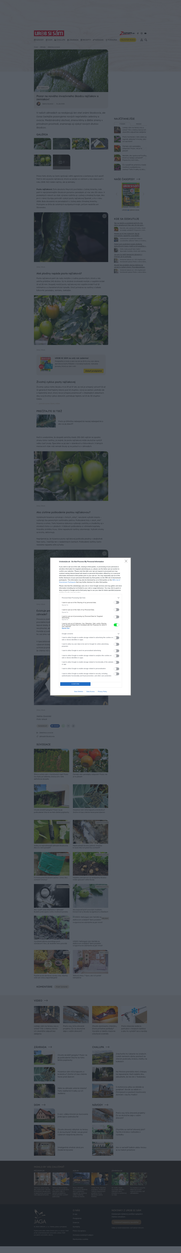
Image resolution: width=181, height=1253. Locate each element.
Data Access (90, 691)
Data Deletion (78, 691)
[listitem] (90, 598)
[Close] (127, 562)
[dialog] (90, 626)
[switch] (116, 602)
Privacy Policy (102, 691)
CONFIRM (75, 684)
